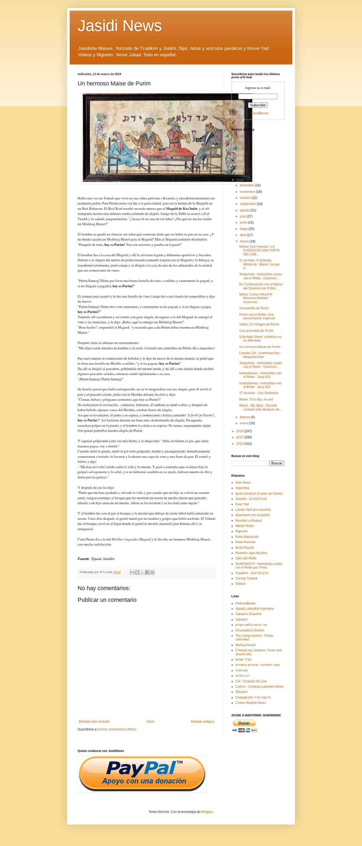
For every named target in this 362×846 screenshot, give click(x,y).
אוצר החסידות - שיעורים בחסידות (257, 665)
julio (243, 216)
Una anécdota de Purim (256, 331)
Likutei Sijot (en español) (253, 510)
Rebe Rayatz (244, 548)
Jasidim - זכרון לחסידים (251, 499)
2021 (240, 167)
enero (244, 423)
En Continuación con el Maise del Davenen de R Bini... (260, 286)
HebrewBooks (245, 603)
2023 (240, 155)
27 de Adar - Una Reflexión (258, 393)
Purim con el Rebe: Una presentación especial (257, 316)
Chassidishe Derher (249, 630)
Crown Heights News (250, 703)
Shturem (241, 692)
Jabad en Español (248, 614)
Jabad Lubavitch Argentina (254, 608)
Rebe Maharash (247, 537)
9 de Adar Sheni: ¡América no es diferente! (260, 338)
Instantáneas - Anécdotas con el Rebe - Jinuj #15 (260, 385)
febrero (245, 417)
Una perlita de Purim (254, 308)
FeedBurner (260, 113)
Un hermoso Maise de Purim (259, 347)
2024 (240, 149)
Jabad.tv (241, 619)
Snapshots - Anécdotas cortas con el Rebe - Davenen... (260, 276)
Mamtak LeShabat (248, 520)
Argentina (242, 488)
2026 (240, 136)
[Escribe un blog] (137, 572)
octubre (245, 198)
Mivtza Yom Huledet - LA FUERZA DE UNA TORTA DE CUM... (259, 250)
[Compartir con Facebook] (147, 572)
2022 (240, 161)
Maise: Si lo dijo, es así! (256, 399)
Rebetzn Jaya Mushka (251, 553)
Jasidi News (120, 25)
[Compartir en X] (142, 572)
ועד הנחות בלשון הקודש (251, 625)
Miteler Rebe (244, 526)
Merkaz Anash (245, 645)
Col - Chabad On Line (251, 681)
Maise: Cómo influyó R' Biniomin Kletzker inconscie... (255, 298)
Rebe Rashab (245, 542)
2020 (240, 174)
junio (244, 222)
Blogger (207, 812)
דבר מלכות (242, 676)
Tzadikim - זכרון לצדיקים (251, 573)
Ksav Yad (242, 504)
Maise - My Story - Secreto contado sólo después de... (260, 407)
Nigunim (241, 531)
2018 (240, 431)
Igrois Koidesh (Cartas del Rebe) (258, 493)
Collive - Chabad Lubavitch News (259, 686)
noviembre (248, 192)
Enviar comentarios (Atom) (117, 729)
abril (243, 235)
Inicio (150, 721)
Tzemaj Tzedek (246, 578)
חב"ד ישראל (243, 659)
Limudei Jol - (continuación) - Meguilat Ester (260, 355)
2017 (240, 437)
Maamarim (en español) (252, 515)
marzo (245, 241)
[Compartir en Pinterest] (152, 572)
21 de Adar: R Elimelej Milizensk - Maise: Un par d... (259, 264)
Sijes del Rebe (246, 558)
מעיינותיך (241, 670)
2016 (240, 444)
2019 (240, 180)
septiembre (248, 204)
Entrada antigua (202, 721)
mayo (244, 229)
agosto (245, 210)
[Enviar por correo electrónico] (132, 572)
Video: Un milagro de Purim (259, 324)
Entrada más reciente (94, 721)
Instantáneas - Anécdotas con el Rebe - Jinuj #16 (260, 375)
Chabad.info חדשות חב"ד (253, 697)
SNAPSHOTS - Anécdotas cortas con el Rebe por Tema (258, 565)
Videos (240, 584)
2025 (240, 143)
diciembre (247, 185)
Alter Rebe (243, 483)
